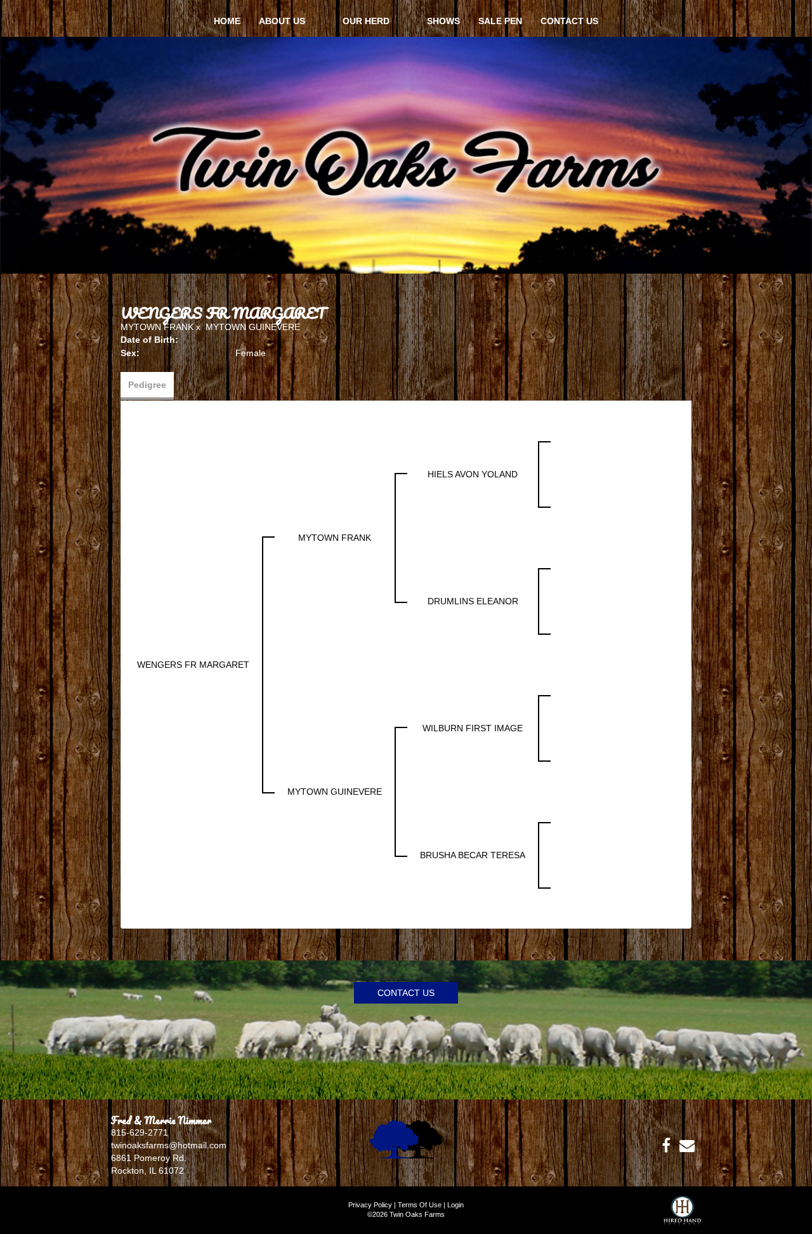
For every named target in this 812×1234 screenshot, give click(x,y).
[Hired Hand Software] (682, 1215)
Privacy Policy (370, 1205)
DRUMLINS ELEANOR (473, 601)
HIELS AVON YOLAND (473, 474)
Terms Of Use (420, 1205)
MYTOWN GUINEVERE (253, 327)
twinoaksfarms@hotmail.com (168, 1145)
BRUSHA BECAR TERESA (472, 855)
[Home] (406, 1138)
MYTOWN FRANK (157, 327)
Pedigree (147, 385)
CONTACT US (406, 993)
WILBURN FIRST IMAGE (472, 728)
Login (455, 1205)
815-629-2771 (139, 1132)
